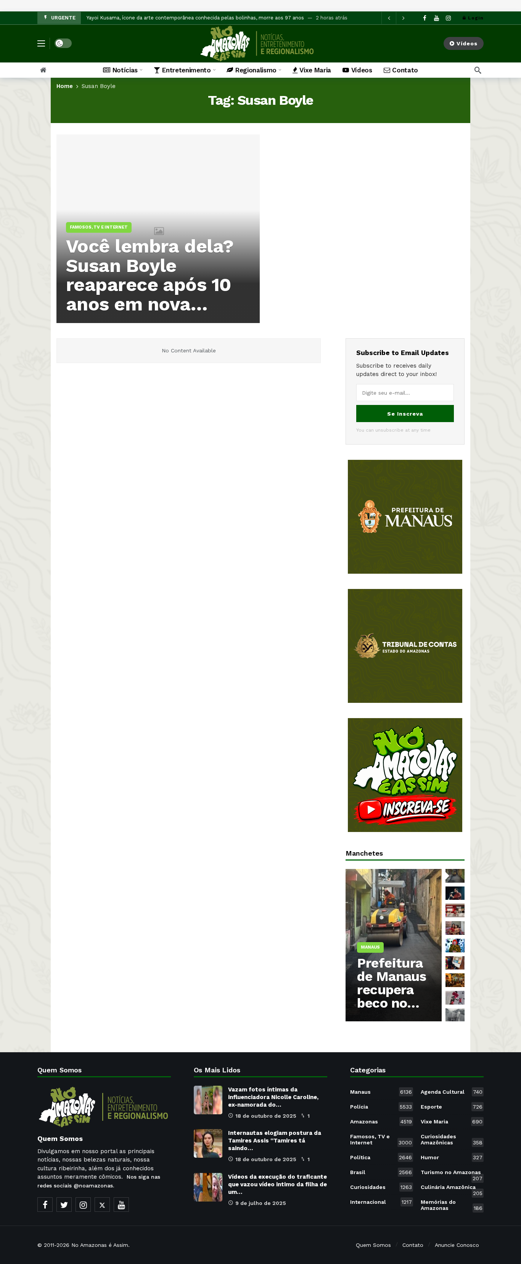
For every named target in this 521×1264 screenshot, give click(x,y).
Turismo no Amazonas (451, 1173)
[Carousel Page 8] (455, 998)
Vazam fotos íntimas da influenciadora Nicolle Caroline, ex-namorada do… (273, 1097)
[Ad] (405, 517)
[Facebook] (424, 18)
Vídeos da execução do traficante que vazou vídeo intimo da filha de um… (277, 1184)
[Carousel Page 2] (455, 893)
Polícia (381, 1107)
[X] (102, 1204)
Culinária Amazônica (451, 1188)
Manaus (381, 1092)
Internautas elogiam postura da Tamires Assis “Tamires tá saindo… (274, 1141)
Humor (451, 1157)
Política (381, 1157)
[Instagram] (448, 18)
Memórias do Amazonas (451, 1205)
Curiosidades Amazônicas (451, 1139)
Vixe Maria (451, 1121)
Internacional (381, 1202)
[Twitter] (64, 1204)
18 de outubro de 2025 (265, 1116)
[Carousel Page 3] (455, 910)
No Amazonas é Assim (99, 1245)
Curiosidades (381, 1187)
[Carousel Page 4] (455, 928)
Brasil (381, 1172)
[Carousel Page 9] (455, 1015)
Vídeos (467, 43)
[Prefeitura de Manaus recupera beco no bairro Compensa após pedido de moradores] (394, 945)
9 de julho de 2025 (260, 1203)
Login (476, 18)
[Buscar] (478, 70)
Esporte (451, 1107)
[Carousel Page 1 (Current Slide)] (455, 876)
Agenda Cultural (451, 1092)
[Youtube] (436, 18)
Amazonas (381, 1121)
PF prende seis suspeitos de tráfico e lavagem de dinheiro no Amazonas (174, 18)
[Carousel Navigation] (395, 18)
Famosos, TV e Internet (381, 1139)
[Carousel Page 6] (455, 963)
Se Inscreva (405, 414)
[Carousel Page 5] (455, 945)
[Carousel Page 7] (455, 980)
